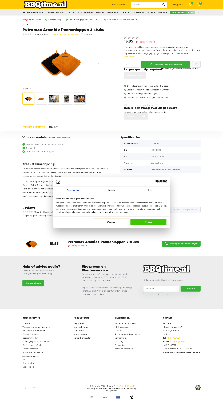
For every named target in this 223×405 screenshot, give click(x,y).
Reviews (53, 127)
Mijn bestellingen (81, 327)
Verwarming (112, 12)
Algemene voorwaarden (33, 352)
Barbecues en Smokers (33, 12)
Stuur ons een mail (136, 116)
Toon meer (129, 57)
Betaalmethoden (30, 338)
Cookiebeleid (28, 367)
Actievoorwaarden (30, 356)
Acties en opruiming (157, 12)
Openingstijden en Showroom (36, 341)
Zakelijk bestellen (30, 349)
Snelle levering (55, 19)
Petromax (44, 34)
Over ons (26, 323)
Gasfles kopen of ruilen (32, 345)
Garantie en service (31, 334)
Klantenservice (118, 4)
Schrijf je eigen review (186, 210)
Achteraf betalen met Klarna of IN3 (123, 19)
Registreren (79, 323)
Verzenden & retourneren (33, 331)
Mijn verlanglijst (80, 334)
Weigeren (111, 222)
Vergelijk (88, 34)
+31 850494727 (173, 338)
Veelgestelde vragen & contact (36, 327)
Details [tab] (111, 190)
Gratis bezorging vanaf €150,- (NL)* (84, 19)
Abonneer (190, 288)
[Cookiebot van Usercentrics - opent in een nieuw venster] (155, 182)
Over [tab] (150, 190)
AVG (24, 359)
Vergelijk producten (82, 338)
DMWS (120, 386)
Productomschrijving (33, 127)
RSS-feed (129, 386)
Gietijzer (70, 12)
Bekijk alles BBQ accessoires (65, 34)
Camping (125, 12)
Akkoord (148, 222)
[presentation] (23, 64)
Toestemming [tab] (73, 190)
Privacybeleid (28, 363)
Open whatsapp (33, 283)
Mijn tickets (79, 331)
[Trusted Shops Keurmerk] (198, 387)
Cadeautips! (138, 12)
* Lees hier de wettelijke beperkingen (157, 294)
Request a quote (135, 75)
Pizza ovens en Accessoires (90, 12)
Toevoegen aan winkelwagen (167, 64)
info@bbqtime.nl (177, 341)
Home (25, 24)
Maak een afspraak (184, 12)
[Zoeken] (164, 5)
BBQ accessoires (55, 12)
